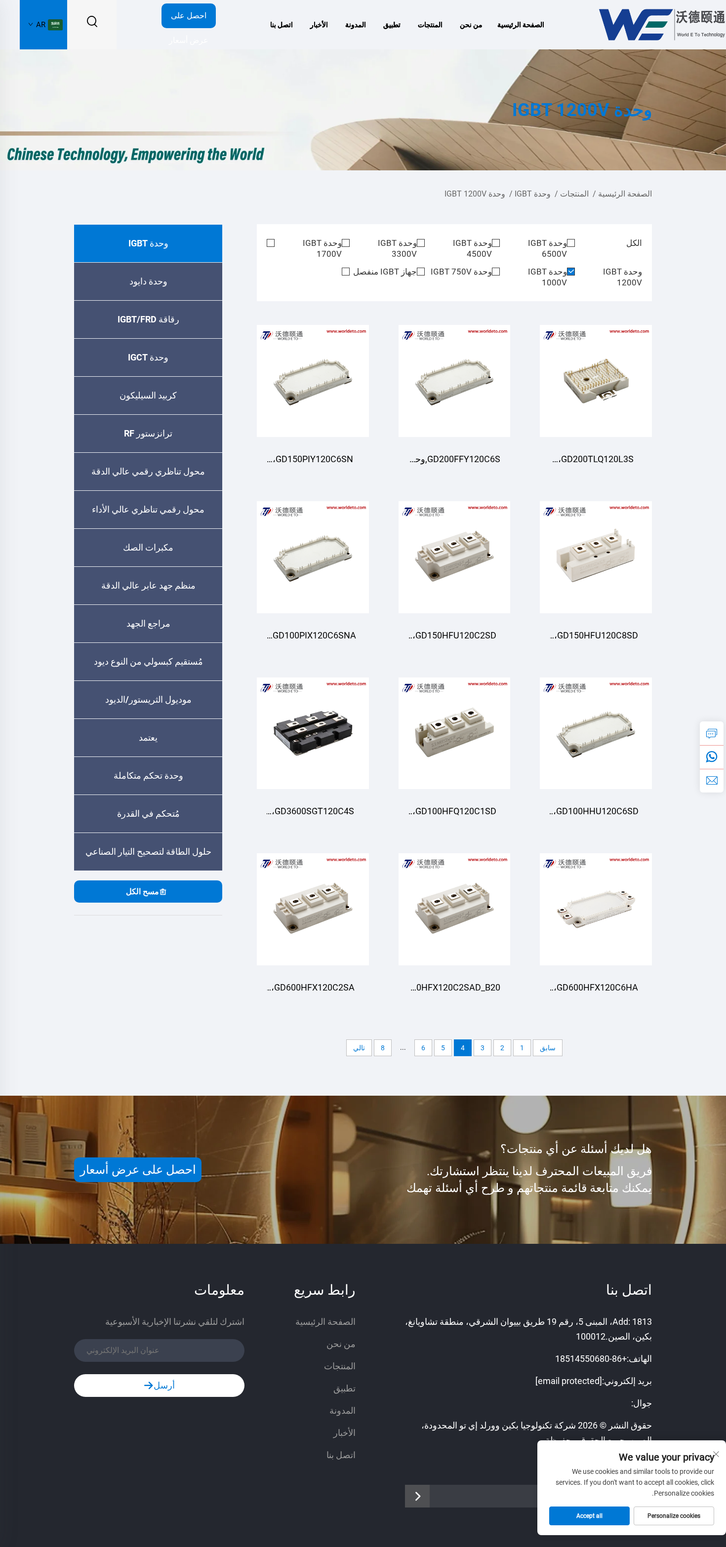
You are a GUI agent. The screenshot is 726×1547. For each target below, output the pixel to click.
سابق (548, 1048)
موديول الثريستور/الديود (148, 699)
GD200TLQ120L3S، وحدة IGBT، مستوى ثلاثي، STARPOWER (596, 464)
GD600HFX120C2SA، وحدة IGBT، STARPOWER (313, 992)
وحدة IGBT (533, 193)
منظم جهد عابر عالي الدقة (148, 585)
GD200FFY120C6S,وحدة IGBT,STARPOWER (454, 464)
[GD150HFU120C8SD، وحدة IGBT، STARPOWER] (596, 557)
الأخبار (319, 25)
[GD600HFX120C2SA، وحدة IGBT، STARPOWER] (313, 909)
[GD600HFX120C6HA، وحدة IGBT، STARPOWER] (596, 909)
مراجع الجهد (148, 623)
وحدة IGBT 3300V (397, 248)
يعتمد (148, 737)
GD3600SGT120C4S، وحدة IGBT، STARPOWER (313, 816)
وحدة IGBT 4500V (472, 248)
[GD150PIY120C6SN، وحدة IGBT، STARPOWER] (313, 381)
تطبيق (392, 25)
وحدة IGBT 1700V (322, 248)
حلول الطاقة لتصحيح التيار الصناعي (148, 851)
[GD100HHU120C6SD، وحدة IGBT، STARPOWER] (596, 733)
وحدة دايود (148, 281)
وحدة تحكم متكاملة (148, 775)
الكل (634, 243)
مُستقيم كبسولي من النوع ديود (148, 661)
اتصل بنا (281, 25)
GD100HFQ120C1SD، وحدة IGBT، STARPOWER (454, 816)
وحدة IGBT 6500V (547, 248)
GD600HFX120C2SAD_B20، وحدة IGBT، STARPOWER (454, 992)
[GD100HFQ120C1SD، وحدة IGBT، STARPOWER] (455, 733)
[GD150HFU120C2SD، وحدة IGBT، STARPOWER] (455, 557)
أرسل (164, 1385)
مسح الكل (142, 891)
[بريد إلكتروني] (712, 781)
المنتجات (430, 25)
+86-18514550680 (591, 1358)
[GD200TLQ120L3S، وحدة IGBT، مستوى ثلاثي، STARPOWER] (596, 381)
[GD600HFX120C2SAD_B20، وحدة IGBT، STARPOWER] (455, 909)
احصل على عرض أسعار (188, 19)
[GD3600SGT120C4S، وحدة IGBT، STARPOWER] (313, 733)
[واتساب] (712, 757)
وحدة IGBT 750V (461, 272)
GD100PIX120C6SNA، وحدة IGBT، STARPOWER (313, 640)
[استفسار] (712, 733)
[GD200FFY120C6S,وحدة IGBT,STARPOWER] (455, 381)
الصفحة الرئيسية (520, 25)
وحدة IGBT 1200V (474, 193)
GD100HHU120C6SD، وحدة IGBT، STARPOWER (596, 816)
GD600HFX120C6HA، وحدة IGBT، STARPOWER (596, 992)
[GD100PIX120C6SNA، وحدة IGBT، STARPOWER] (313, 557)
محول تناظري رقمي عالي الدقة (148, 471)
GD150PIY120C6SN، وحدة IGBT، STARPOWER (313, 464)
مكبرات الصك (148, 547)
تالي (359, 1048)
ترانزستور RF (148, 433)
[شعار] (661, 24)
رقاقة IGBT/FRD (148, 319)
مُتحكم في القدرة (148, 813)
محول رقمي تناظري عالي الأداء (148, 509)
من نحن (471, 25)
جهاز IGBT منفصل (385, 272)
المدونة (355, 25)
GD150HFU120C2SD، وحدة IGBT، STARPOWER (454, 640)
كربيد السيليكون (148, 395)
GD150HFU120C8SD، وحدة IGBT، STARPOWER (596, 640)
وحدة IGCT (148, 357)
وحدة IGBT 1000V (547, 277)
